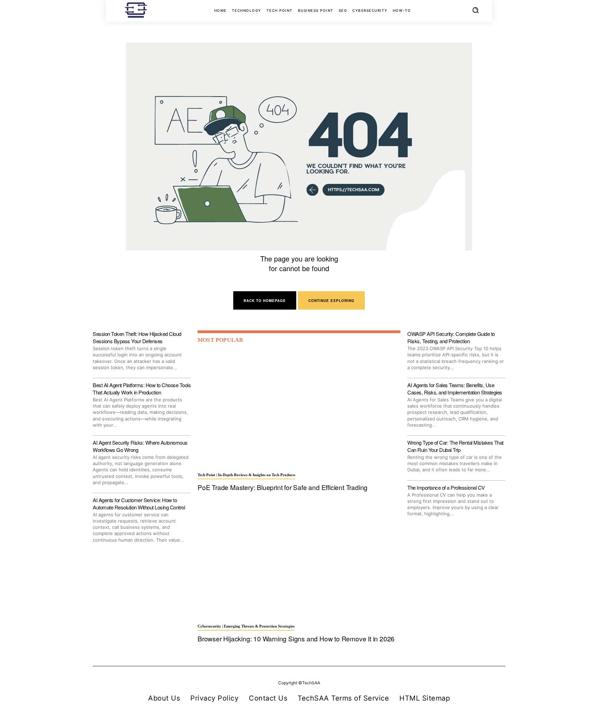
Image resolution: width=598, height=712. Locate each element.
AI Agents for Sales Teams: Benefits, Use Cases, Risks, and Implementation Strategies (454, 388)
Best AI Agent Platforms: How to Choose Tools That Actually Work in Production (142, 388)
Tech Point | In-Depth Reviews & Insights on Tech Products (246, 475)
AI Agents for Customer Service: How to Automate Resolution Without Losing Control (139, 503)
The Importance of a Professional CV (446, 487)
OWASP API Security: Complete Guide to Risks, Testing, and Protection (451, 337)
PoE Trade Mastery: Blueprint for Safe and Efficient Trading (283, 487)
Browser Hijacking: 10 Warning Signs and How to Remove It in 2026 (296, 638)
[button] (475, 10)
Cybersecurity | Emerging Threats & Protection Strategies (246, 626)
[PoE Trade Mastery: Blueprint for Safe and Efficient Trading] (299, 408)
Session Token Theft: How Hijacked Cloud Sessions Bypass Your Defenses (137, 337)
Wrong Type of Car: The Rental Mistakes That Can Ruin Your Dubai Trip (455, 446)
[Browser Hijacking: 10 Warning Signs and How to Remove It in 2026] (299, 560)
